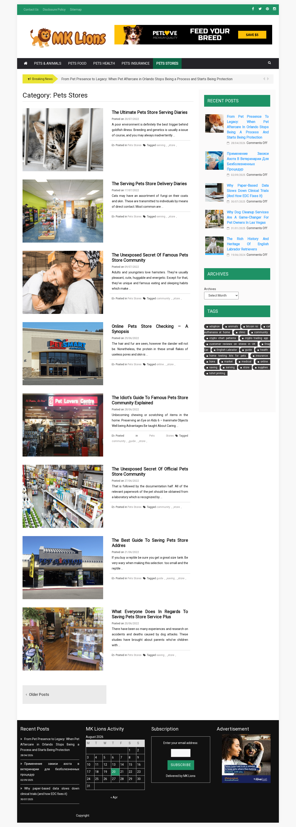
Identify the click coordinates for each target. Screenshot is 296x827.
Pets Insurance (136, 63)
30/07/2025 (237, 201)
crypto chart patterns (222, 338)
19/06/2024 (237, 254)
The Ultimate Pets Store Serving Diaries (149, 112)
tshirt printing (217, 373)
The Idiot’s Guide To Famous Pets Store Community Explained (150, 400)
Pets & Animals (47, 63)
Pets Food (77, 63)
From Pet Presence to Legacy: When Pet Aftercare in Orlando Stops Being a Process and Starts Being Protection (248, 126)
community (163, 298)
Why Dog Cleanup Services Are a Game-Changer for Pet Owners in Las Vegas (248, 217)
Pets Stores (167, 63)
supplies (263, 367)
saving (171, 578)
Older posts (39, 694)
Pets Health (104, 63)
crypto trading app (256, 338)
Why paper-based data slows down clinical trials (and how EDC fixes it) (248, 190)
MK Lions (189, 776)
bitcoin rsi (252, 326)
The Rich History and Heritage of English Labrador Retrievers (248, 244)
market (228, 361)
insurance (262, 355)
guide (132, 441)
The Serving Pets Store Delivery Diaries (149, 183)
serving (160, 145)
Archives (210, 289)
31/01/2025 (237, 228)
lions (212, 361)
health (264, 349)
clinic (242, 332)
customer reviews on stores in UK (232, 344)
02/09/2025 (237, 174)
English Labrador (227, 349)
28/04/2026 (237, 143)
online (160, 364)
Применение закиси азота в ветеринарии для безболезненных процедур (49, 769)
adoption (214, 326)
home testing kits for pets (227, 355)
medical (246, 361)
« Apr (114, 797)
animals (233, 326)
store (172, 145)
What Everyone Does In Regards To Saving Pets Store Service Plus (150, 614)
